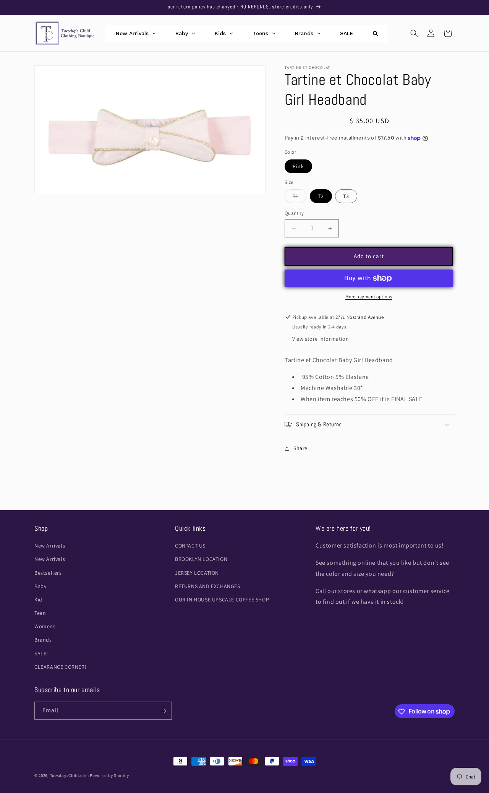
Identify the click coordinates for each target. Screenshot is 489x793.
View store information (320, 338)
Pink (298, 166)
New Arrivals (49, 545)
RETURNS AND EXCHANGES (207, 586)
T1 (299, 197)
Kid (38, 599)
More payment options (368, 296)
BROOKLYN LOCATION (201, 559)
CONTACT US (190, 545)
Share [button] (300, 448)
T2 (321, 196)
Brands (43, 640)
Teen (40, 612)
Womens (45, 626)
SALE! (41, 653)
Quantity (294, 213)
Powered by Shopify (109, 775)
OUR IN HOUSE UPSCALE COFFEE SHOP (222, 599)
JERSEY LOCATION (197, 572)
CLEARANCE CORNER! (60, 666)
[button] (414, 33)
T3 (346, 196)
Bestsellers (48, 572)
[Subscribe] (163, 711)
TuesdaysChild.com (69, 775)
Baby (40, 586)
